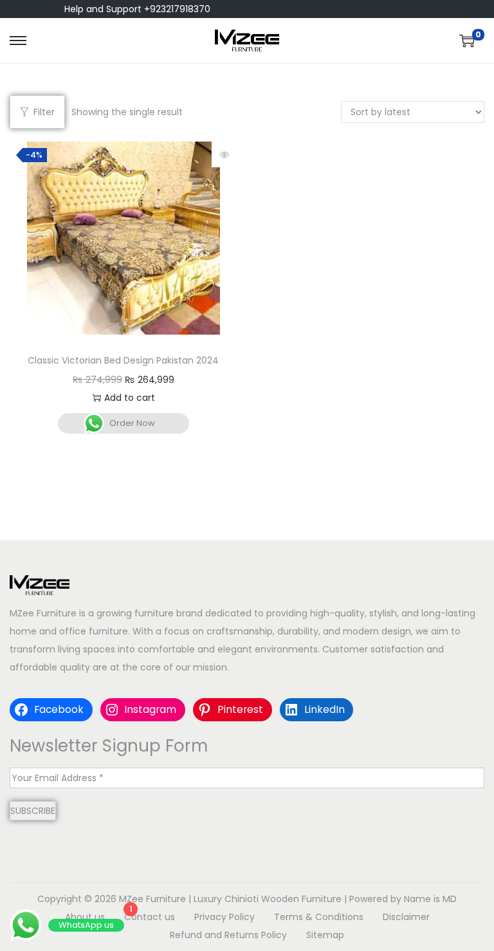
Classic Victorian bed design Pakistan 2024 (123, 360)
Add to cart (129, 397)
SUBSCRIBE (32, 810)
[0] (467, 40)
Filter (44, 112)
